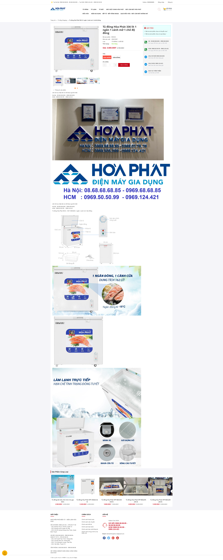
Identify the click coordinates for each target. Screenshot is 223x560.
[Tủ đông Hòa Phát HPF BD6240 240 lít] (160, 486)
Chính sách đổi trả (87, 524)
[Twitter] (108, 538)
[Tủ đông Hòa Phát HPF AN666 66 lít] (87, 486)
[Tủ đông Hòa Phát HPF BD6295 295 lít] (136, 486)
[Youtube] (117, 538)
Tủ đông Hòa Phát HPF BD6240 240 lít (160, 501)
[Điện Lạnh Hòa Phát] (58, 9)
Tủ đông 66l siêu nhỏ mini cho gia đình (63, 501)
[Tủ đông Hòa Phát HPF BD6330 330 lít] (111, 486)
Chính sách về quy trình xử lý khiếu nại (90, 532)
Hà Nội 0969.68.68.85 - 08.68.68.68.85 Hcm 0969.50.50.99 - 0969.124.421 (118, 526)
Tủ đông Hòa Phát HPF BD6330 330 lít (111, 501)
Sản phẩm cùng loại (60, 472)
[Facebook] (104, 538)
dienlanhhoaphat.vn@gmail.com (115, 533)
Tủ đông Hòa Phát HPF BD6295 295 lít (136, 501)
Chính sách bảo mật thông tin (90, 529)
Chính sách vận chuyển (88, 522)
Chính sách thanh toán (88, 519)
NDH (64, 557)
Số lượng (106, 62)
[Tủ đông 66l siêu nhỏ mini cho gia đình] (63, 486)
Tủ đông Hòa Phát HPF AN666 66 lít (87, 501)
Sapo (75, 557)
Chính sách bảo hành (88, 526)
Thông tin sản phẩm (60, 90)
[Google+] (113, 538)
